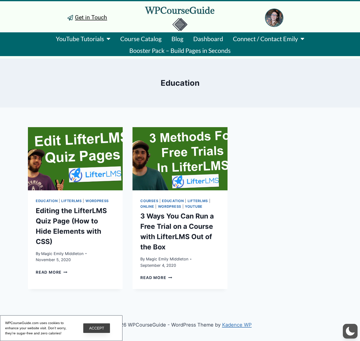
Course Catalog (141, 38)
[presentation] (75, 158)
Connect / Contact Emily (265, 38)
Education (47, 201)
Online (147, 206)
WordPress (97, 201)
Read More (51, 272)
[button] (350, 331)
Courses (149, 201)
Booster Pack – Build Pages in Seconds (180, 50)
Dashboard (208, 38)
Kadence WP (237, 325)
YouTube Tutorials (80, 38)
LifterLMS (71, 201)
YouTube (194, 206)
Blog (177, 38)
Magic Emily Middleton (62, 253)
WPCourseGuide (180, 10)
